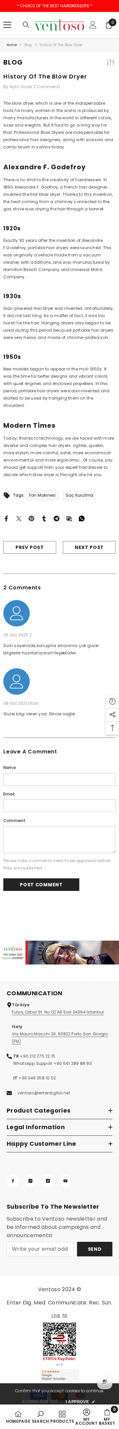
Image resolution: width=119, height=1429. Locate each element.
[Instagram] (30, 1181)
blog (28, 44)
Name (9, 767)
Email (9, 794)
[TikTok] (48, 1181)
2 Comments (46, 86)
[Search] (26, 25)
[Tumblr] (44, 518)
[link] (59, 952)
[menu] (7, 25)
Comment (14, 820)
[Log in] (93, 24)
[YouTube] (65, 1181)
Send (95, 1249)
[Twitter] (19, 518)
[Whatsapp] (82, 518)
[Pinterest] (31, 518)
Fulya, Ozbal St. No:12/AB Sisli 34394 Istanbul (58, 1012)
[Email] (69, 518)
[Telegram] (57, 518)
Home (12, 44)
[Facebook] (6, 518)
